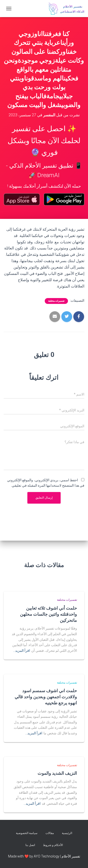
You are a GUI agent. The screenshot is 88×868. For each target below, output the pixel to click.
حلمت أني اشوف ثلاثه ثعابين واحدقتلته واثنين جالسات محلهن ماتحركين (48, 614)
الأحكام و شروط (53, 845)
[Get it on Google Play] (64, 199)
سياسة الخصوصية (26, 833)
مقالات (49, 833)
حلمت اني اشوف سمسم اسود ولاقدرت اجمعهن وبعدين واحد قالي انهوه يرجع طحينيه (46, 696)
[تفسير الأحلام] (64, 8)
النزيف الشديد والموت (57, 773)
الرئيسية (67, 833)
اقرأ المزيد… (21, 651)
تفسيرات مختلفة (56, 301)
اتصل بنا (30, 845)
